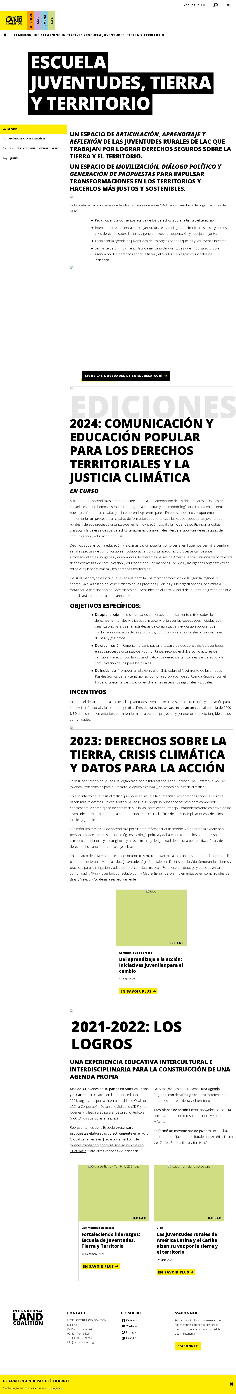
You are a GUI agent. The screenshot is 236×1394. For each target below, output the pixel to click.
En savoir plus (136, 991)
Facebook (131, 1320)
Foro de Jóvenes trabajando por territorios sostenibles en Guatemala (107, 1145)
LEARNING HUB (27, 35)
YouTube (131, 1326)
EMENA (45, 20)
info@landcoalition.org (80, 1342)
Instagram (131, 1332)
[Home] (28, 1317)
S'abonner (188, 1346)
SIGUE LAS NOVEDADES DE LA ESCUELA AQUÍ (124, 376)
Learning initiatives (63, 35)
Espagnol (55, 1388)
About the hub (194, 5)
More (12, 129)
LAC (52, 20)
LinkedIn (130, 1338)
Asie (38, 20)
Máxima (159, 1121)
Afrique (31, 20)
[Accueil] (14, 20)
